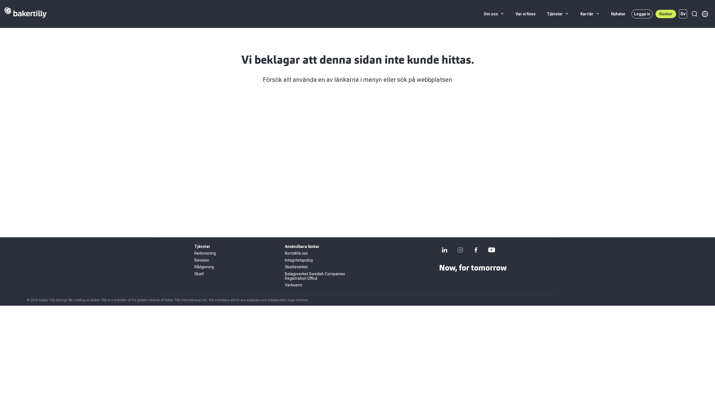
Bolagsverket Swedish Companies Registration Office (315, 276)
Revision (201, 260)
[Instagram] (460, 249)
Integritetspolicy (299, 260)
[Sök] (694, 13)
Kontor (665, 14)
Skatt (199, 274)
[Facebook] (476, 249)
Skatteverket (296, 267)
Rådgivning (204, 267)
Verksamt (293, 285)
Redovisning (205, 253)
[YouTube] (491, 249)
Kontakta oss (296, 253)
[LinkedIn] (444, 249)
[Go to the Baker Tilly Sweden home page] (25, 14)
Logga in (642, 14)
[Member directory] (705, 14)
